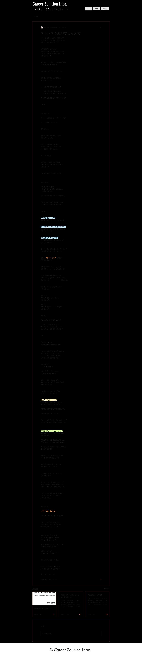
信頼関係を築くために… (42, 608)
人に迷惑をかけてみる (95, 595)
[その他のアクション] (100, 28)
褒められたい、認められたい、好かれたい (70, 596)
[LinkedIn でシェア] (49, 574)
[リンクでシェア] (53, 574)
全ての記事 (35, 16)
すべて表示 (107, 588)
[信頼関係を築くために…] (44, 598)
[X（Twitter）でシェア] (45, 574)
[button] (107, 16)
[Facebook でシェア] (41, 574)
